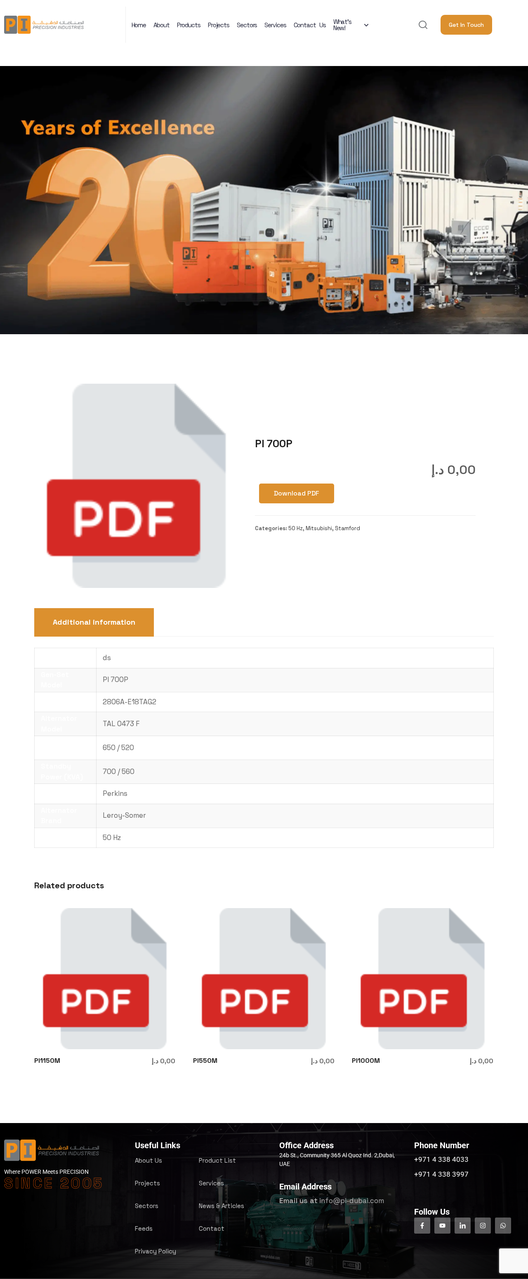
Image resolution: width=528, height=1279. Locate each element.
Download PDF (296, 493)
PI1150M (47, 1060)
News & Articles (221, 1206)
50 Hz (295, 528)
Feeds (144, 1228)
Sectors (247, 25)
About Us (148, 1160)
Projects (218, 25)
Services (275, 25)
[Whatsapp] (503, 1226)
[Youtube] (442, 1226)
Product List (217, 1160)
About (161, 25)
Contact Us (310, 25)
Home (139, 25)
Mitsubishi (319, 528)
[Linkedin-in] (463, 1226)
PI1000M (366, 1060)
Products (188, 25)
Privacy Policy (155, 1251)
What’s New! (342, 25)
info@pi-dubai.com (351, 1200)
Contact (211, 1228)
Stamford (347, 528)
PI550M (205, 1060)
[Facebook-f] (422, 1226)
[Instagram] (483, 1226)
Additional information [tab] (94, 622)
